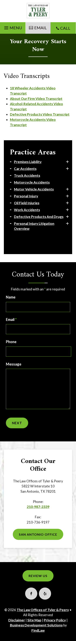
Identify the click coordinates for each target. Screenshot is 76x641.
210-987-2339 (38, 507)
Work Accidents (27, 210)
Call (65, 28)
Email (11, 319)
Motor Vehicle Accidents (34, 189)
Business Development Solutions (36, 625)
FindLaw (38, 630)
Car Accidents (25, 169)
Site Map (34, 620)
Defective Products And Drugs (38, 217)
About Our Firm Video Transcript (36, 98)
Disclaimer (16, 620)
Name (10, 297)
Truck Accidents (27, 175)
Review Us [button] (38, 576)
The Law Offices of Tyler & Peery (43, 610)
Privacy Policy (55, 620)
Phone (11, 341)
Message (13, 364)
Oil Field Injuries (26, 203)
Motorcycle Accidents (32, 182)
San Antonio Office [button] (38, 534)
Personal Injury (26, 196)
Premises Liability (28, 162)
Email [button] (40, 27)
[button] (12, 27)
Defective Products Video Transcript (40, 114)
